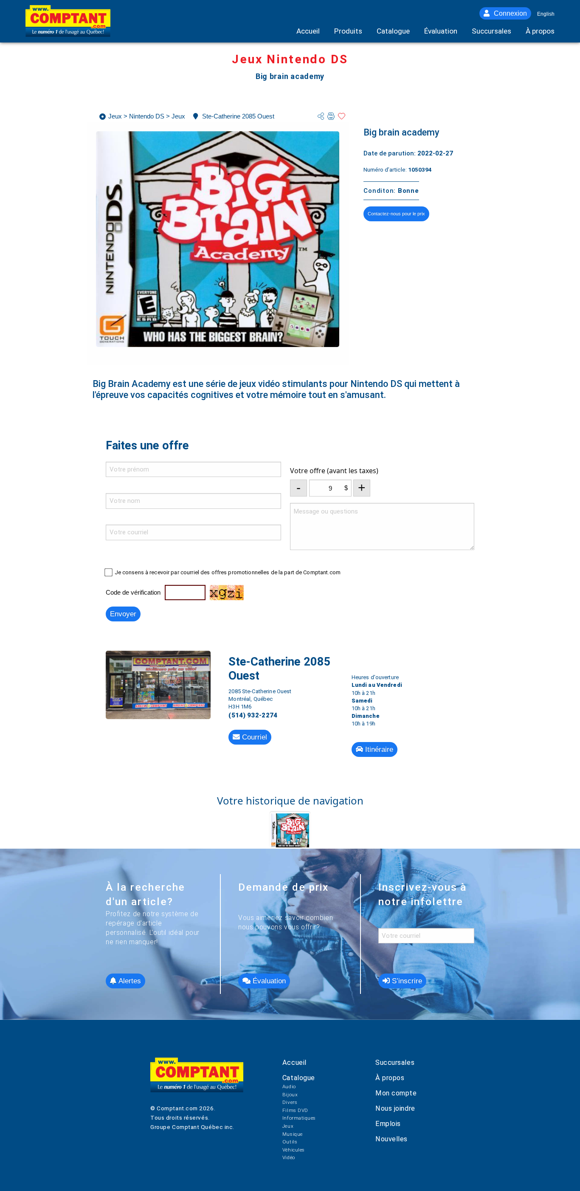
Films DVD (295, 1110)
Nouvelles (391, 1139)
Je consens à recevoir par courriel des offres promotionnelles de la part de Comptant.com (228, 572)
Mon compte (396, 1093)
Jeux (287, 1126)
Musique (292, 1134)
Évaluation (268, 981)
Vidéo (288, 1157)
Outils (289, 1142)
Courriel (253, 737)
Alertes (128, 981)
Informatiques (299, 1118)
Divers (289, 1102)
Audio (289, 1086)
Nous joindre (395, 1108)
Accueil (294, 1062)
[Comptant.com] (196, 1081)
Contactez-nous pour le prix (396, 213)
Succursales (394, 1062)
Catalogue (298, 1078)
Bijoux (290, 1095)
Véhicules (293, 1150)
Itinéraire (378, 749)
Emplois (388, 1124)
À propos (389, 1078)
